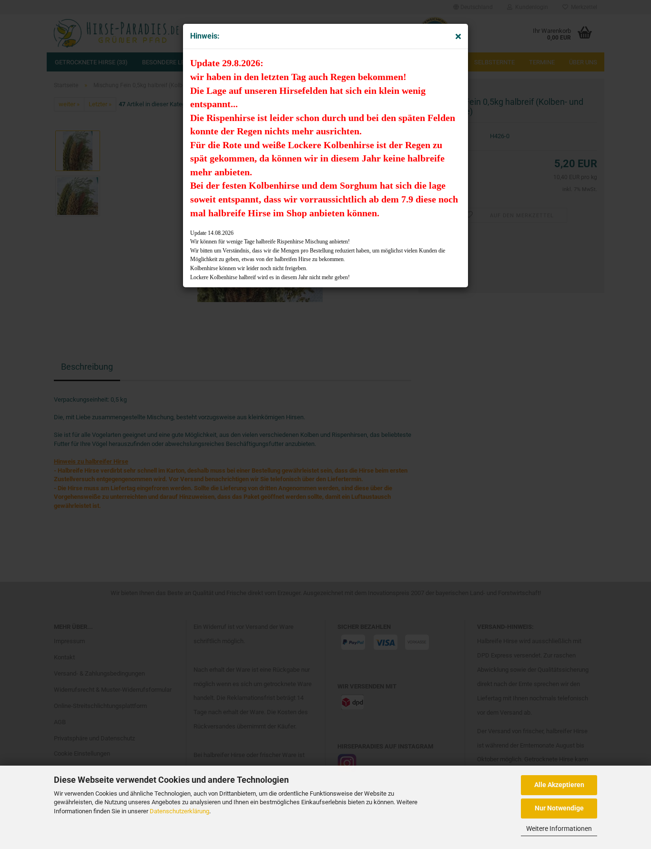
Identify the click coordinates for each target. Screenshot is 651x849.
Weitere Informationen (559, 828)
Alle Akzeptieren (559, 784)
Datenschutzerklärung (179, 811)
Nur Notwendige (559, 808)
